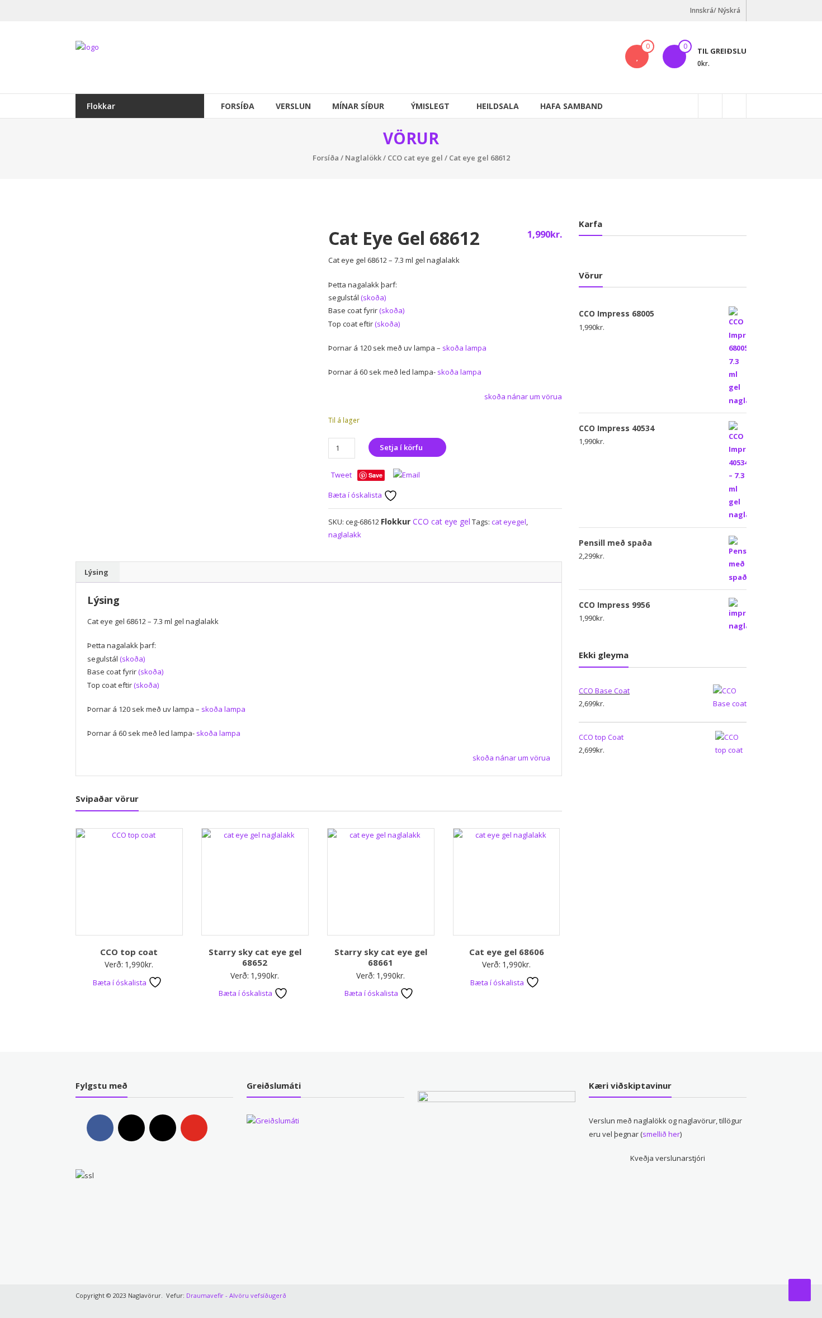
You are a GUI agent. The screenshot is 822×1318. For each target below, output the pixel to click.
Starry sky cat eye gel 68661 (380, 957)
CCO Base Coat (604, 691)
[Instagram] (131, 1127)
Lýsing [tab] (96, 572)
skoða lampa (464, 348)
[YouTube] (194, 1127)
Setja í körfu (401, 447)
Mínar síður (358, 106)
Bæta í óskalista (356, 495)
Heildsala (497, 106)
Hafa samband (571, 106)
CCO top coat (129, 951)
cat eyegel (509, 522)
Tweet (341, 475)
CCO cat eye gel (415, 158)
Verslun (293, 106)
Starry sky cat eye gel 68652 (255, 957)
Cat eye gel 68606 (506, 951)
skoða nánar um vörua (523, 396)
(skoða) (373, 297)
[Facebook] (100, 1127)
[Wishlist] (637, 56)
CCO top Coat (601, 737)
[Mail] (162, 1127)
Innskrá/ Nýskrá (715, 10)
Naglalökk (363, 158)
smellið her (661, 1134)
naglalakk (344, 535)
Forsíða (237, 106)
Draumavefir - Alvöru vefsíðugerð (236, 1295)
